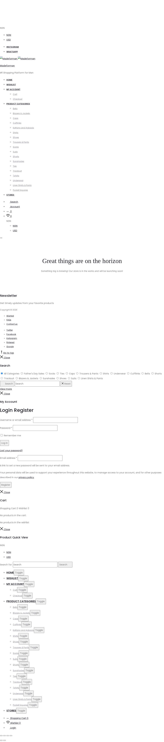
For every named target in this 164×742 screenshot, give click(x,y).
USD (8, 39)
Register (5, 484)
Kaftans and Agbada (23, 127)
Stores (10, 195)
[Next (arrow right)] (4, 740)
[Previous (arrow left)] (1, 740)
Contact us (11, 324)
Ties (15, 166)
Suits (15, 151)
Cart (15, 94)
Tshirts (16, 175)
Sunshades (18, 161)
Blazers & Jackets (21, 113)
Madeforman (7, 65)
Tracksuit (17, 171)
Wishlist (11, 84)
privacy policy (26, 477)
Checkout (17, 99)
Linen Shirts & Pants (22, 185)
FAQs (8, 320)
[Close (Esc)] (11, 735)
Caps (15, 118)
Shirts (15, 132)
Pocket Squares (20, 190)
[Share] (7, 735)
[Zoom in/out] (1, 735)
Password (6, 428)
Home (9, 79)
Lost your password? (11, 450)
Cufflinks (17, 123)
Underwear (18, 180)
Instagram (12, 47)
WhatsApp (12, 51)
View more (6, 389)
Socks (16, 147)
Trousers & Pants (21, 142)
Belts (15, 108)
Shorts (16, 156)
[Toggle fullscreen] (4, 735)
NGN (8, 35)
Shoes (16, 137)
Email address (8, 458)
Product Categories (18, 103)
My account (13, 89)
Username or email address (16, 420)
